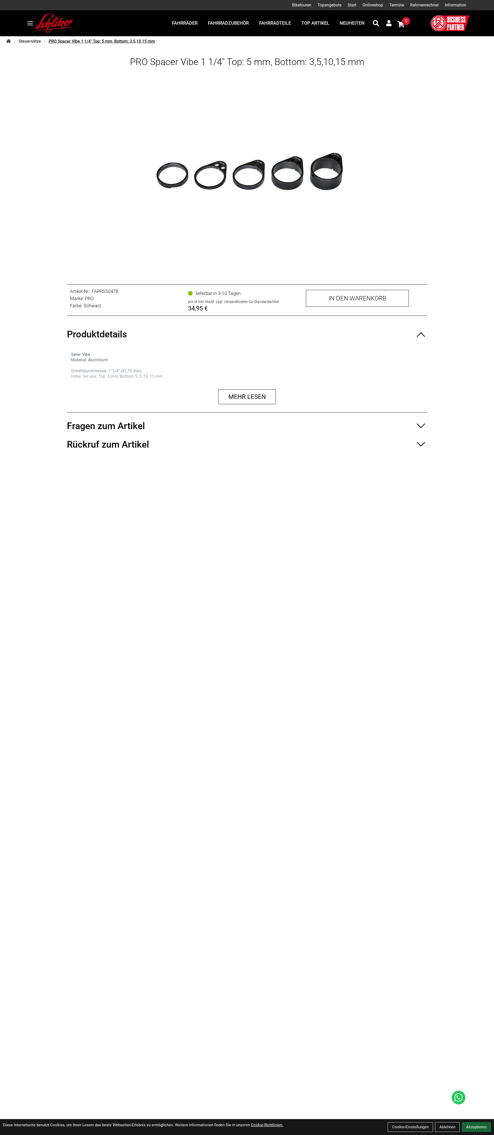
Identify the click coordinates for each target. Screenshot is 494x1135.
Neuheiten (352, 23)
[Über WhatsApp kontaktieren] (458, 1097)
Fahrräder (185, 23)
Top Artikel (315, 23)
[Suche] (376, 23)
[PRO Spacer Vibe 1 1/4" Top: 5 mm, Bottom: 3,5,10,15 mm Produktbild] (247, 171)
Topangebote (329, 5)
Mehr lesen (247, 396)
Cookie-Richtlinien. (267, 1125)
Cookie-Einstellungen (410, 1127)
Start (352, 5)
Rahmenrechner (424, 5)
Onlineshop (373, 5)
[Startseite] (8, 41)
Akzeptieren (476, 1127)
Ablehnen (447, 1127)
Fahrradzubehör (228, 23)
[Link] (30, 23)
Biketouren (301, 5)
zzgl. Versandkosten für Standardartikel (247, 302)
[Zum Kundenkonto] (389, 23)
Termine (396, 5)
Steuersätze (30, 41)
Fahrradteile (275, 23)
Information (455, 5)
